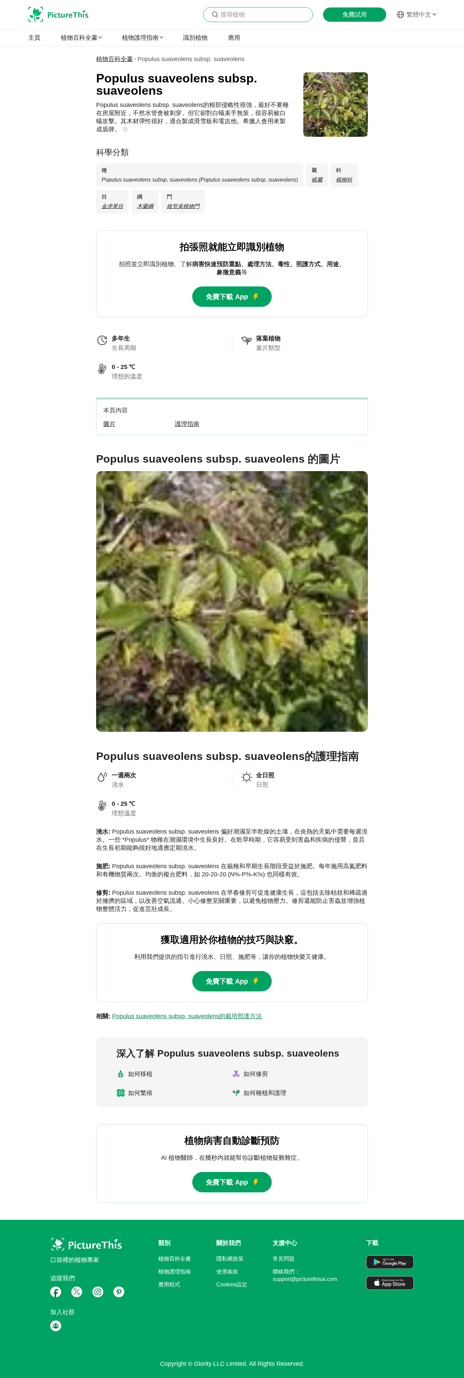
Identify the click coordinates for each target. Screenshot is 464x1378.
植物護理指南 (174, 1271)
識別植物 (195, 37)
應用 (234, 37)
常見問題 (284, 1259)
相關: (179, 1016)
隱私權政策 (230, 1259)
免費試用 (354, 14)
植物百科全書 (114, 59)
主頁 (34, 37)
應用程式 (169, 1284)
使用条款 (227, 1271)
